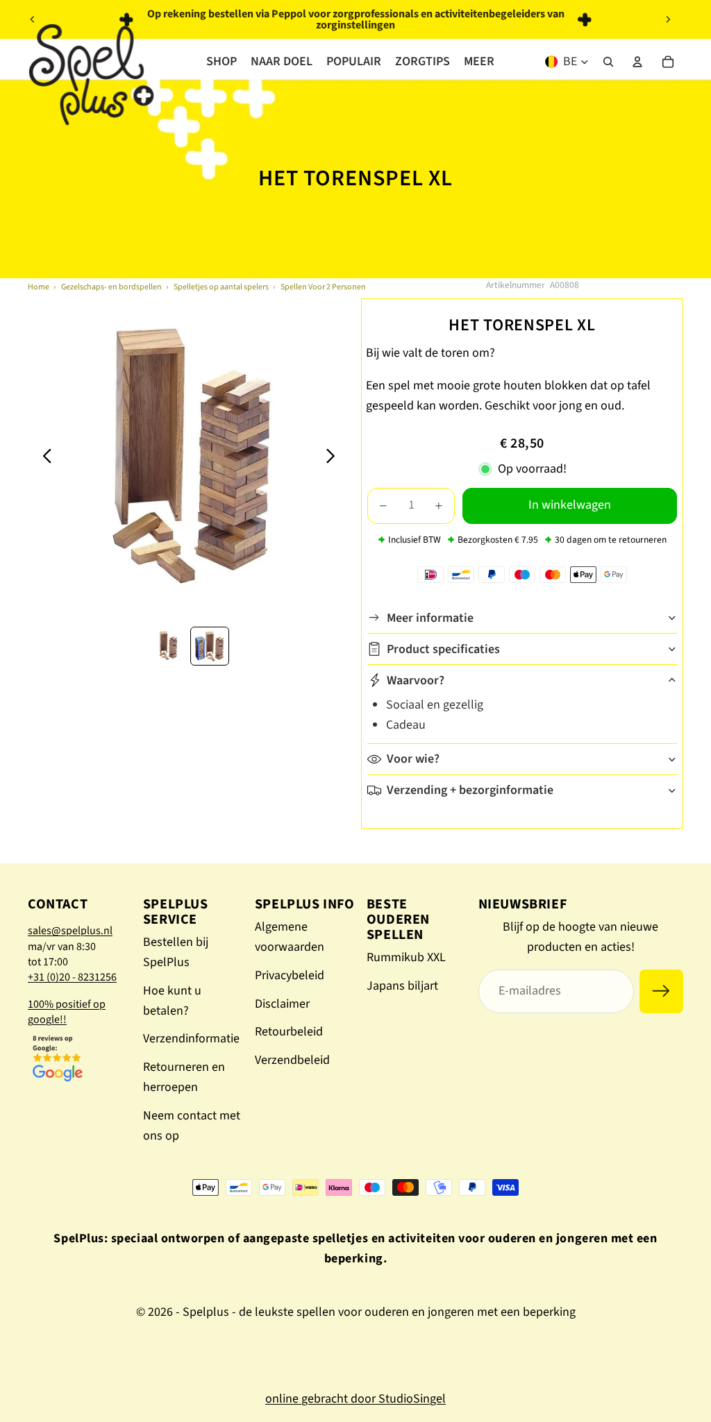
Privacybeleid (289, 975)
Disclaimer (282, 1004)
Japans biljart (402, 985)
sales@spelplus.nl (70, 930)
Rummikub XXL (406, 957)
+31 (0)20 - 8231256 (72, 977)
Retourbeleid (289, 1031)
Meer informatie (430, 618)
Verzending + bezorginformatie (470, 790)
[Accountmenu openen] (637, 61)
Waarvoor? (415, 680)
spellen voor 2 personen (323, 287)
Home (38, 287)
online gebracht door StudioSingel (355, 1398)
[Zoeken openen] (608, 61)
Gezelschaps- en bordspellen (111, 287)
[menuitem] (479, 62)
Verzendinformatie (191, 1038)
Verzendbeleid (292, 1060)
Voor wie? (413, 759)
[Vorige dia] (32, 19)
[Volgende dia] (668, 19)
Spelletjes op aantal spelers (221, 287)
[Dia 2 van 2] (210, 646)
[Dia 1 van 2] (168, 646)
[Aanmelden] (661, 991)
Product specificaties (443, 649)
